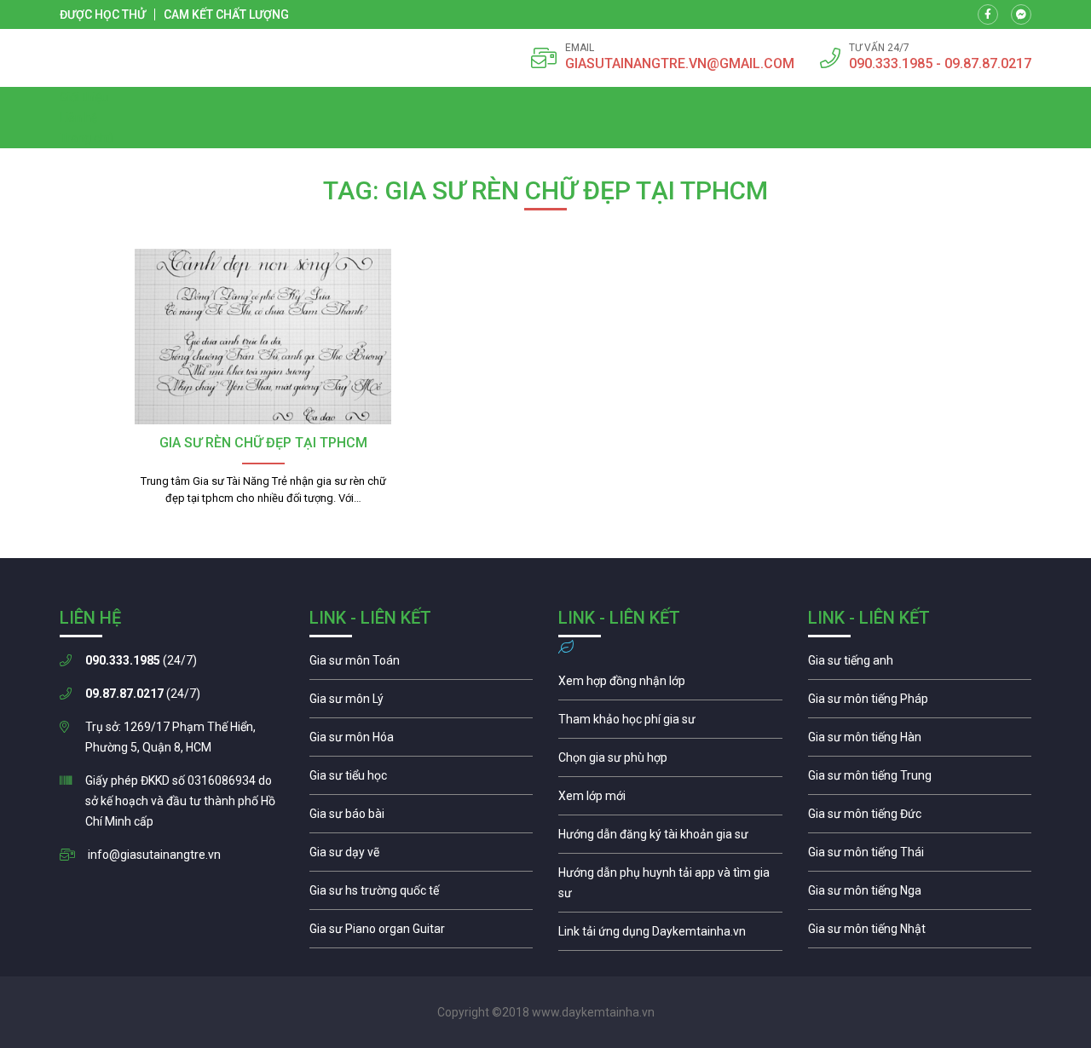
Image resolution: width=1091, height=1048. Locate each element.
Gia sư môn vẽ (421, 856)
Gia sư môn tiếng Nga (670, 935)
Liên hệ (78, 117)
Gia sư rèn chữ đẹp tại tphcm (263, 443)
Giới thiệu (84, 97)
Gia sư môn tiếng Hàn (920, 741)
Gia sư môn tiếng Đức (920, 817)
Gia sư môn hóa (421, 741)
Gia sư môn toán (421, 664)
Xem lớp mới (670, 800)
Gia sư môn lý (421, 702)
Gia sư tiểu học (421, 779)
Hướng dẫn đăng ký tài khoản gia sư (670, 838)
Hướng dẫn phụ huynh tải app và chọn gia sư (670, 887)
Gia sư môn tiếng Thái (920, 856)
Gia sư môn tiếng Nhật (920, 932)
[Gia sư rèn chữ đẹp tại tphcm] (263, 336)
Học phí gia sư (670, 723)
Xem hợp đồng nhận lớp (670, 685)
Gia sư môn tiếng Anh (920, 664)
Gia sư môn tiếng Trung (920, 779)
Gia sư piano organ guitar (421, 932)
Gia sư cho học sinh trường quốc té (421, 894)
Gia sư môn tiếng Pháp (920, 702)
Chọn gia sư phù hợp (670, 761)
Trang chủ (86, 138)
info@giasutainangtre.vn (154, 854)
